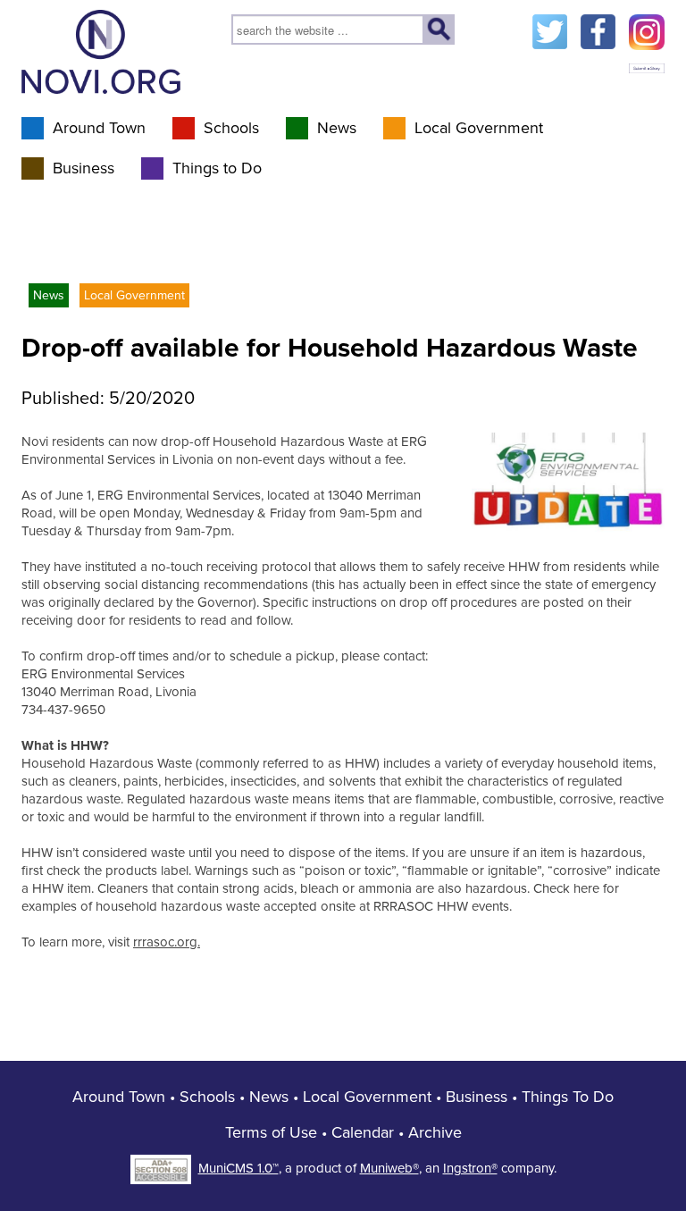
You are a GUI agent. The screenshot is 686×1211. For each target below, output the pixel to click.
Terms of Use (271, 1132)
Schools (231, 128)
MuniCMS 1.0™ (238, 1168)
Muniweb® (389, 1168)
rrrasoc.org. (166, 942)
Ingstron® (470, 1168)
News (336, 128)
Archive (435, 1132)
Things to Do (217, 168)
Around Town (99, 128)
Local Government (478, 128)
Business (83, 168)
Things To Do (568, 1096)
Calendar (362, 1132)
